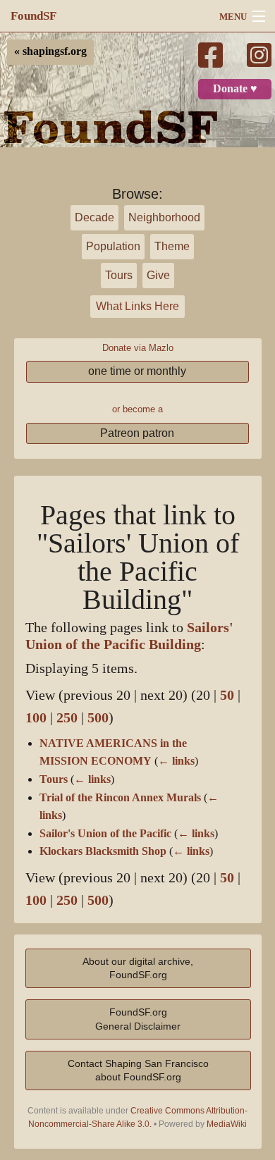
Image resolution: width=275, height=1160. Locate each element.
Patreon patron (137, 433)
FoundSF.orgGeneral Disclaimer (138, 1018)
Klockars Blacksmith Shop (102, 851)
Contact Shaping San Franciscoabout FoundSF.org (138, 1070)
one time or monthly (137, 371)
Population (113, 246)
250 (67, 718)
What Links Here (137, 306)
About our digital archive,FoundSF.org (137, 968)
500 (98, 718)
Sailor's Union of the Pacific (105, 833)
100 (36, 718)
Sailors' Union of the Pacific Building (129, 636)
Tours (119, 275)
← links (176, 761)
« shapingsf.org (50, 51)
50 (227, 695)
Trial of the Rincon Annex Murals (120, 797)
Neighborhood (164, 217)
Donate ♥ (235, 88)
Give (158, 275)
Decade (94, 217)
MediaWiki (227, 1124)
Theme (172, 246)
